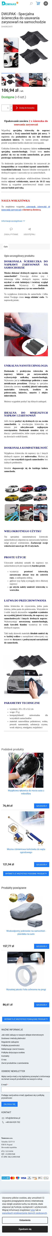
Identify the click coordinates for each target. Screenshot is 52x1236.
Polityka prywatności (10, 1045)
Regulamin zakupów (10, 1042)
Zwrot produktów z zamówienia (15, 1063)
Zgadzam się (25, 1229)
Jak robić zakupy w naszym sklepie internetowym (22, 1035)
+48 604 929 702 (13, 1122)
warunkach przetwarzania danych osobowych (24, 1213)
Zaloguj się (9, 1104)
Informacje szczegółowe (11, 221)
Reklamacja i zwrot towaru (12, 1049)
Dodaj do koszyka (26, 108)
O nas (3, 1059)
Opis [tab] (6, 246)
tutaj (33, 1210)
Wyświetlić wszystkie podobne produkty (26, 874)
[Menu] (46, 3)
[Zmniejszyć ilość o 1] (11, 109)
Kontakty (5, 1056)
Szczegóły (41, 946)
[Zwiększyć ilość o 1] (11, 106)
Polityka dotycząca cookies (13, 1052)
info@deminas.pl (13, 1118)
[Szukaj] (31, 3)
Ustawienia (25, 1220)
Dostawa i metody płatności (13, 1038)
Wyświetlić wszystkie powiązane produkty (26, 1019)
